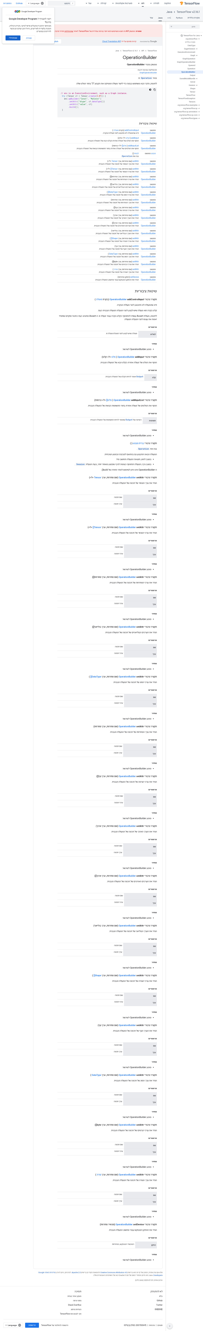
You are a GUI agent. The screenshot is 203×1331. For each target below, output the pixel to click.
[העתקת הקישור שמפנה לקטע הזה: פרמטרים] (145, 327)
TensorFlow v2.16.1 (188, 12)
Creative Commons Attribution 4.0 (113, 1272)
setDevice (134, 277)
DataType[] (113, 192)
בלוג (161, 1296)
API (142, 3)
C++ (169, 18)
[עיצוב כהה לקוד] (150, 89)
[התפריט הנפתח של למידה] (150, 3)
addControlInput (132, 130)
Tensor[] (114, 169)
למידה (156, 3)
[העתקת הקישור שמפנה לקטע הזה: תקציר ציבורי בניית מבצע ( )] (127, 443)
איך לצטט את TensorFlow (70, 1314)
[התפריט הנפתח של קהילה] (97, 3)
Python (179, 18)
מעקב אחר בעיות (74, 1296)
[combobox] (61, 3)
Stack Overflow (74, 1305)
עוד (89, 3)
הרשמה (32, 1325)
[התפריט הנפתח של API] (138, 3)
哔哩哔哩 (159, 1309)
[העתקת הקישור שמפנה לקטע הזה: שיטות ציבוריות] (136, 123)
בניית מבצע (138, 443)
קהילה (103, 3)
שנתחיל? (13, 38)
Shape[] (114, 238)
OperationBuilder (148, 133)
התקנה (167, 3)
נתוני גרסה (77, 1300)
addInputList (133, 146)
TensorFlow (152, 51)
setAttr (136, 161)
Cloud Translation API (111, 41)
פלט (113, 357)
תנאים (160, 1325)
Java (169, 12)
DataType (113, 254)
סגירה (29, 38)
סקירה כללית (194, 18)
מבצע (153, 153)
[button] (185, 35)
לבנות (136, 153)
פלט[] (124, 146)
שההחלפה (68, 31)
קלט (128, 138)
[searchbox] (184, 26)
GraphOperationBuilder (148, 73)
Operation (146, 78)
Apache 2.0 (76, 1272)
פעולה (116, 130)
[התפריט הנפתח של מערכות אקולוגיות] (112, 3)
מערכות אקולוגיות (123, 3)
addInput (135, 138)
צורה (116, 269)
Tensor (115, 161)
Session (80, 464)
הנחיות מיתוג (76, 1309)
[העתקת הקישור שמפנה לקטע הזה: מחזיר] (149, 343)
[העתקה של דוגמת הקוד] (154, 89)
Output (139, 376)
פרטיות (152, 1325)
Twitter (159, 1305)
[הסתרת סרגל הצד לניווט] (169, 1326)
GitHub (19, 3)
